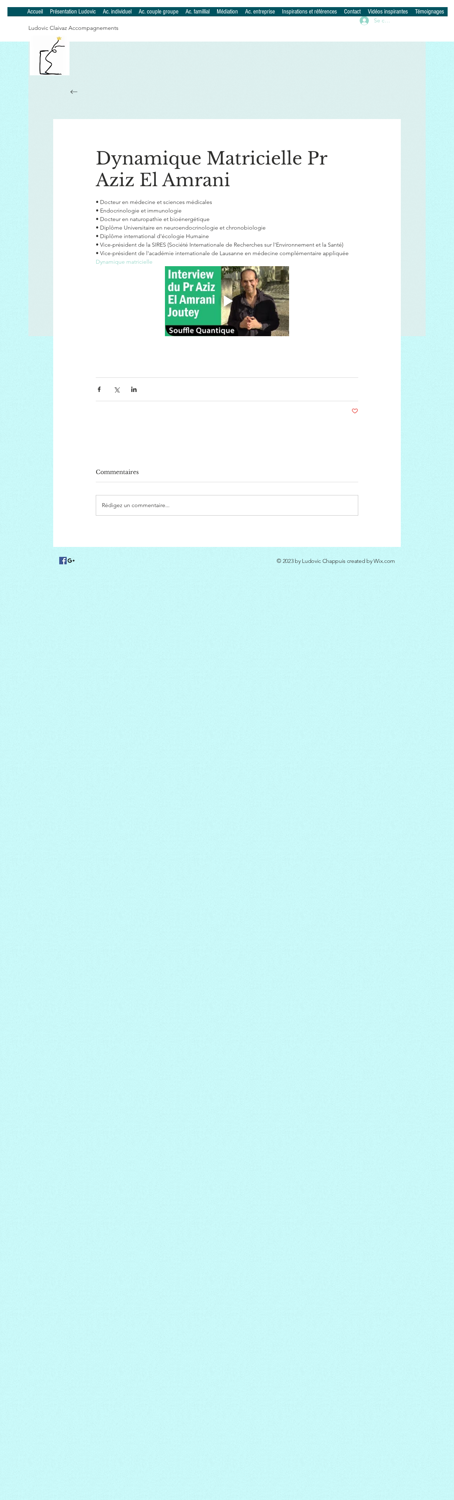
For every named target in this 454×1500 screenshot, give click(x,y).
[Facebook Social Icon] (63, 560)
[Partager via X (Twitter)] (116, 389)
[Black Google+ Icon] (71, 560)
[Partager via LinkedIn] (134, 389)
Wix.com (384, 561)
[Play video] (227, 301)
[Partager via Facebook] (99, 389)
